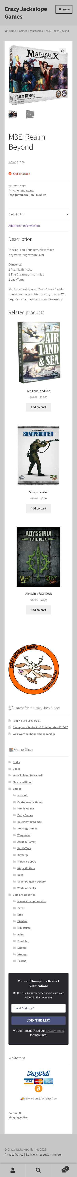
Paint (20, 934)
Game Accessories (24, 894)
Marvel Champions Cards (28, 775)
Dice (20, 914)
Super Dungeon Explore (31, 881)
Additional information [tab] (24, 226)
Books (16, 769)
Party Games (25, 815)
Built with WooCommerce (43, 1154)
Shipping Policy (18, 1117)
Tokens (21, 961)
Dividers (22, 921)
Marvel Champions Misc (31, 901)
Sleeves (22, 947)
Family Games (26, 808)
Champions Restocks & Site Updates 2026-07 (40, 727)
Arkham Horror (26, 842)
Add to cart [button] (38, 407)
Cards (20, 908)
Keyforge (22, 855)
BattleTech (24, 848)
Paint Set (23, 941)
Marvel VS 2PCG (26, 861)
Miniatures (24, 927)
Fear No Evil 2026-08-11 (27, 721)
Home (12, 31)
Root (20, 875)
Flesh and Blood (22, 782)
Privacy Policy (14, 1154)
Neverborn (21, 195)
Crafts (16, 762)
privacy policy (55, 1030)
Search (38, 1170)
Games (23, 31)
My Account (13, 1170)
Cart (59, 1167)
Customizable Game (29, 802)
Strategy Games (27, 828)
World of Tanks (26, 888)
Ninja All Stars (26, 868)
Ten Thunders (37, 195)
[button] (62, 51)
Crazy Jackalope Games (26, 12)
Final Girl (22, 795)
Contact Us (15, 1113)
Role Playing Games (29, 822)
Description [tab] (16, 214)
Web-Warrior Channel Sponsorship (34, 734)
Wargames (36, 31)
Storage (22, 954)
